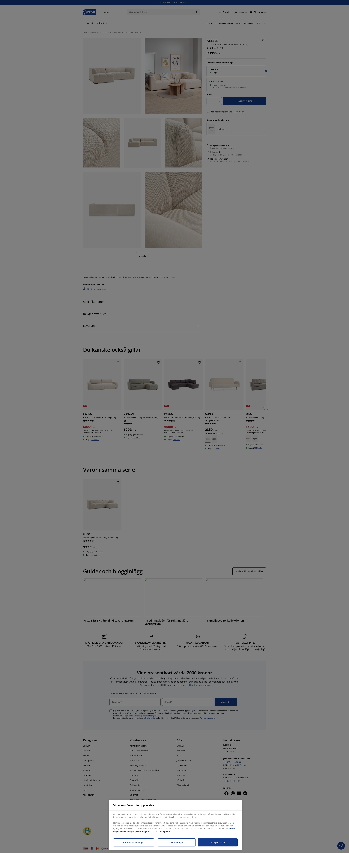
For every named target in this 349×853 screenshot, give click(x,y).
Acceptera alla (217, 842)
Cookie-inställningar (133, 842)
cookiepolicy (164, 831)
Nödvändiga (177, 842)
